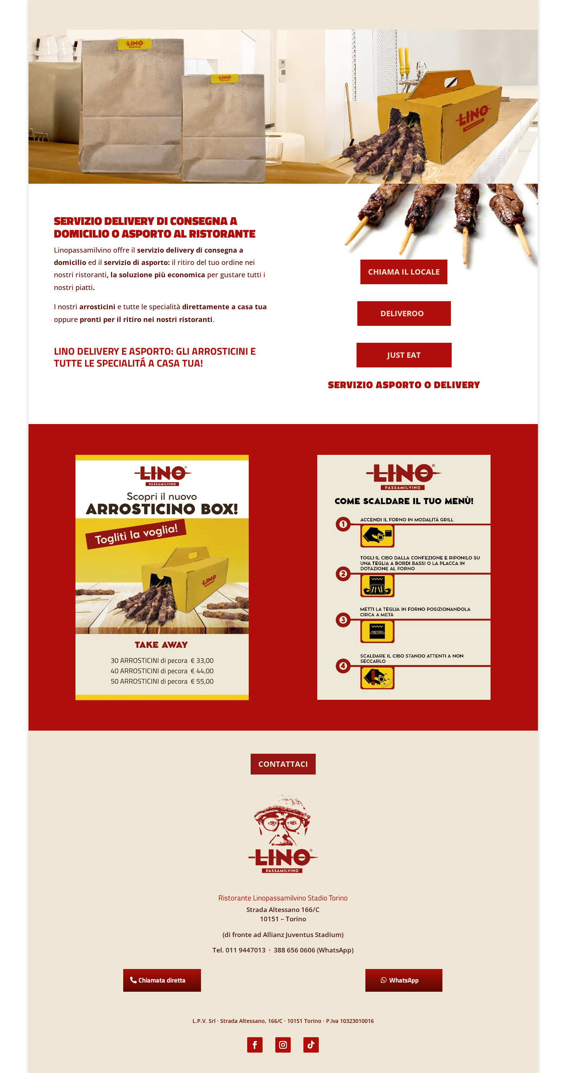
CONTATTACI (283, 764)
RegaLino (278, 15)
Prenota (473, 14)
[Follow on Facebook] (255, 1045)
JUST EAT (404, 355)
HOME (101, 15)
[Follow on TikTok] (311, 1045)
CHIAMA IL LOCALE (404, 272)
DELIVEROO (402, 313)
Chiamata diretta (162, 980)
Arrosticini (180, 15)
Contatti (317, 15)
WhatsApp (404, 980)
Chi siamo (135, 15)
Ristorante (227, 15)
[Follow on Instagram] (283, 1045)
